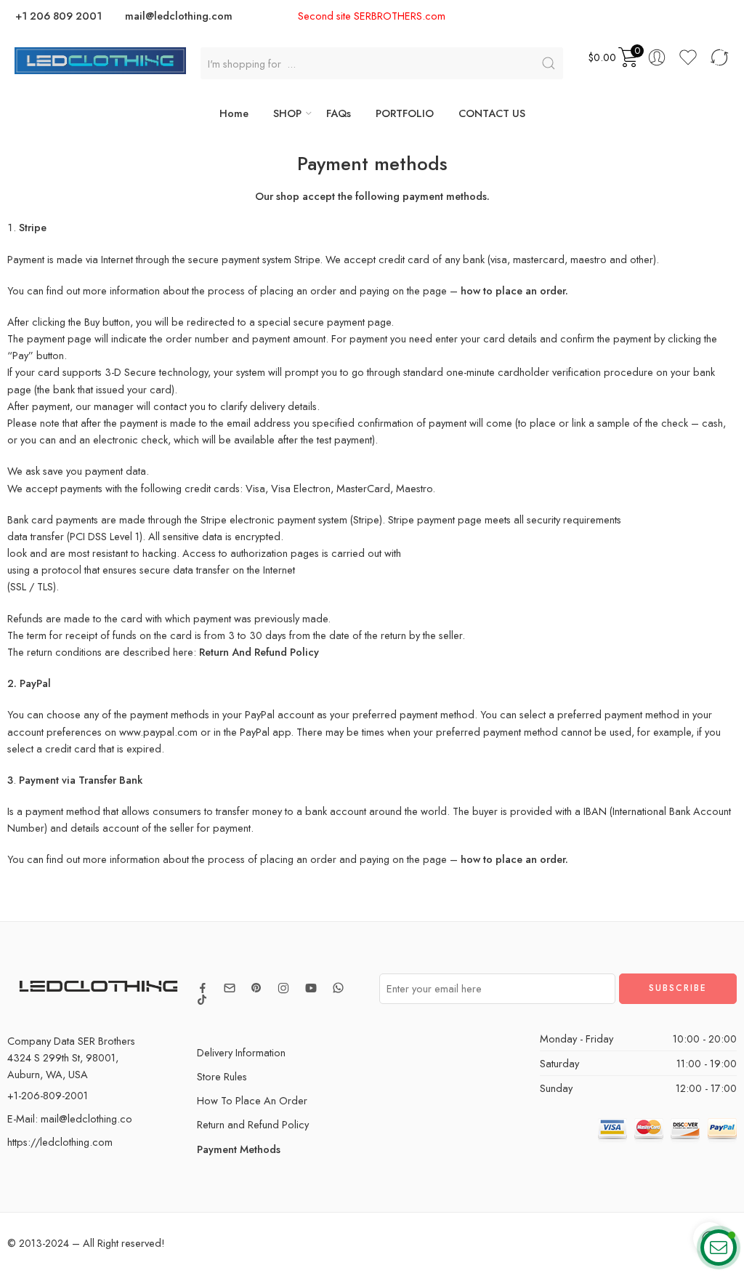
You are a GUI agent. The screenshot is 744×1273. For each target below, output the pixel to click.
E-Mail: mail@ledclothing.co (69, 1118)
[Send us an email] (229, 988)
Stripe (366, 519)
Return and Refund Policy (253, 1124)
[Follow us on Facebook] (203, 988)
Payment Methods (238, 1149)
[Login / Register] (657, 57)
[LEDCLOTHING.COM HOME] (100, 59)
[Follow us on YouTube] (311, 988)
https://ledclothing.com (60, 1141)
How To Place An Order (252, 1100)
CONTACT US (491, 113)
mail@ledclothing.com (178, 15)
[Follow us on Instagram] (283, 988)
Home (233, 113)
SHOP (287, 113)
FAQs (338, 113)
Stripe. (308, 259)
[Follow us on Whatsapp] (338, 987)
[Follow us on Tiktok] (202, 1000)
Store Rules (222, 1076)
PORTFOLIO (405, 113)
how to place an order (513, 859)
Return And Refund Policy (259, 651)
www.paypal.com (158, 731)
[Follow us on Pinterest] (256, 988)
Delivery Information (241, 1052)
